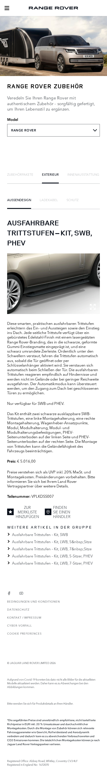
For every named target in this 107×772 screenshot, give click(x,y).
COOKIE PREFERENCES (24, 633)
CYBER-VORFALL (19, 625)
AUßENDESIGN (19, 199)
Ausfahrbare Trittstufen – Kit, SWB (40, 534)
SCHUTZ (72, 199)
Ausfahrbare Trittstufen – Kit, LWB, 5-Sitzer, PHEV (52, 555)
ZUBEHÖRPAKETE (20, 174)
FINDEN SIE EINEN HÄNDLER (61, 512)
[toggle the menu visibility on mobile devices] (7, 8)
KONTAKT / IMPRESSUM (24, 617)
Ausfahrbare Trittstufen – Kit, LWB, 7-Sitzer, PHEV (52, 562)
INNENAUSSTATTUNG (83, 174)
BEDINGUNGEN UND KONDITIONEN (33, 601)
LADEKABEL (49, 199)
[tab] (20, 174)
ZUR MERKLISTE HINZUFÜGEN (27, 512)
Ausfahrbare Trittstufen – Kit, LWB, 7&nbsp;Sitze (52, 548)
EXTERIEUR (50, 174)
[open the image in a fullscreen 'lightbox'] (53, 283)
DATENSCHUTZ (18, 609)
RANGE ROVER (23, 130)
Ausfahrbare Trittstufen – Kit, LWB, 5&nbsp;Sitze (52, 541)
